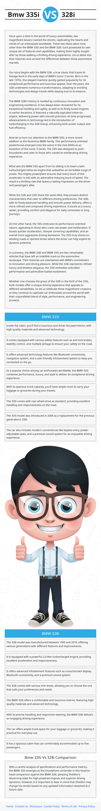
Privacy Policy (87, 806)
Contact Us (21, 806)
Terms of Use (69, 806)
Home (9, 806)
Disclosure (36, 806)
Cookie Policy (52, 806)
